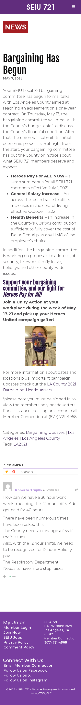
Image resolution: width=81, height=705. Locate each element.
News (15, 27)
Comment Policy (19, 647)
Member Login (17, 628)
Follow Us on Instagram (25, 680)
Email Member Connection (28, 665)
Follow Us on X (17, 675)
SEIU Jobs (13, 637)
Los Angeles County (41, 438)
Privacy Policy (16, 642)
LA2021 (20, 444)
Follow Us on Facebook (25, 670)
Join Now (12, 632)
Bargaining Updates (45, 432)
